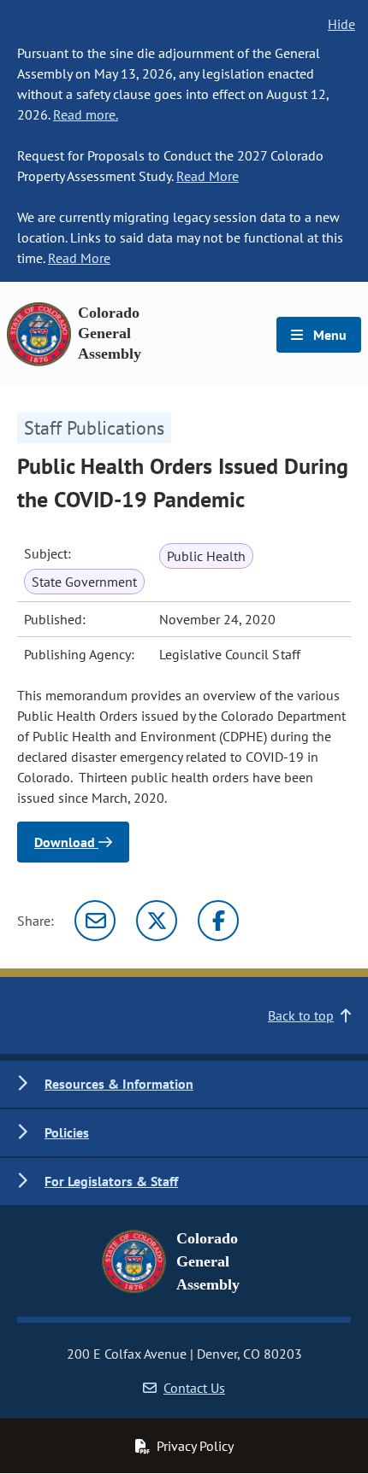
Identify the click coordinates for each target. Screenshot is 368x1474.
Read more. (85, 114)
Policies (67, 1132)
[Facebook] (218, 920)
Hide (341, 23)
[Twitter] (156, 920)
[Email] (95, 920)
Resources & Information (119, 1083)
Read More (207, 175)
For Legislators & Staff (111, 1181)
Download (66, 842)
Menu (328, 334)
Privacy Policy (195, 1445)
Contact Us (194, 1387)
